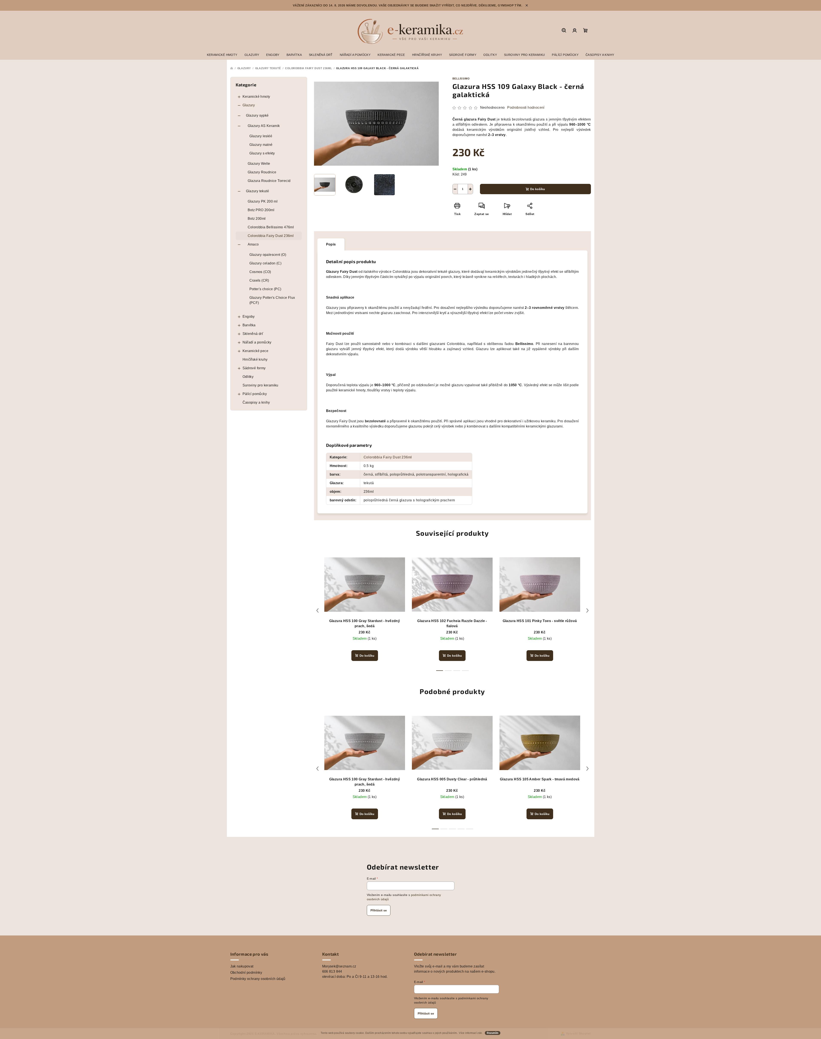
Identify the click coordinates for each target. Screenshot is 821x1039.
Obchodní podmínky (246, 972)
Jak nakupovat (241, 966)
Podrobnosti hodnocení (525, 107)
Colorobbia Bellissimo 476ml (271, 227)
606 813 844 (332, 971)
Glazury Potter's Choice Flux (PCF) (272, 300)
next (587, 610)
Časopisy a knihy (256, 402)
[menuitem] (222, 55)
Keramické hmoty (256, 96)
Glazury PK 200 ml (263, 201)
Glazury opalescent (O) (267, 254)
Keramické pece (256, 351)
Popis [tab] (331, 244)
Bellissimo (461, 78)
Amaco (253, 244)
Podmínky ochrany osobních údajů (257, 979)
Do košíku (537, 189)
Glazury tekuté (257, 191)
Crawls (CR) (259, 280)
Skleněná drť (253, 334)
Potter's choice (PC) (265, 289)
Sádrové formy (254, 368)
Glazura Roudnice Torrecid (269, 181)
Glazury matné (261, 144)
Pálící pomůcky (255, 394)
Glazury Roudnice (262, 172)
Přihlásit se (378, 910)
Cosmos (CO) (260, 272)
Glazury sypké (257, 115)
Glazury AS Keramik (264, 126)
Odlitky (248, 376)
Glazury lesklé (260, 136)
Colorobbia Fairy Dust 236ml (271, 236)
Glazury (249, 105)
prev (317, 610)
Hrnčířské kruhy (255, 359)
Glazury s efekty (262, 153)
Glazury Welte (259, 163)
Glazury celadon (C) (265, 263)
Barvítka (249, 325)
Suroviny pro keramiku (260, 385)
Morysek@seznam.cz (339, 966)
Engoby (249, 316)
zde (479, 1032)
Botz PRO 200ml (261, 210)
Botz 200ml (257, 218)
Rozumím (492, 1032)
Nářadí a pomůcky (257, 342)
